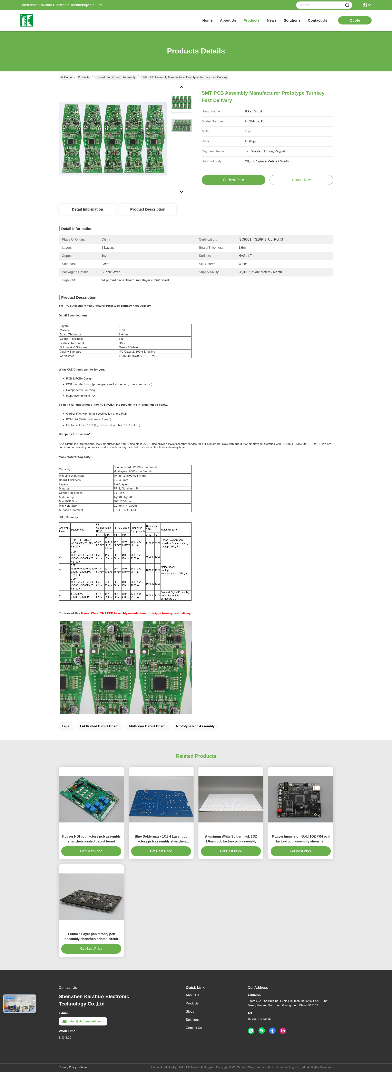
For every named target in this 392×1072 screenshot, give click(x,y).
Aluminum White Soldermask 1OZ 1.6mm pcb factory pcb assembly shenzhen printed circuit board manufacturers (231, 839)
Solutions (192, 1019)
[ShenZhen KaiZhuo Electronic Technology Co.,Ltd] (42, 20)
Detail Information (87, 209)
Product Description (147, 209)
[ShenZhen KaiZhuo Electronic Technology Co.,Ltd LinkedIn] (283, 1030)
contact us (317, 20)
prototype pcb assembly (195, 726)
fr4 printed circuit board (99, 726)
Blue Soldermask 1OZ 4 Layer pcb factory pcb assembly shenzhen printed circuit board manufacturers (161, 839)
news (271, 20)
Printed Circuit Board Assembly (115, 77)
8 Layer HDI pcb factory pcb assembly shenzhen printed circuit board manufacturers (91, 839)
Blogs (190, 1011)
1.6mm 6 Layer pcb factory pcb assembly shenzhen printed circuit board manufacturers (91, 936)
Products (83, 77)
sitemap (84, 1067)
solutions (292, 20)
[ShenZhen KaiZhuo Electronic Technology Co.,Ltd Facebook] (272, 1030)
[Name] (347, 5)
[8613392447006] (251, 1030)
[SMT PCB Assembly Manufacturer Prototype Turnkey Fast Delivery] (113, 138)
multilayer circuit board (147, 726)
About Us (192, 995)
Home (207, 20)
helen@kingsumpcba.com (86, 1021)
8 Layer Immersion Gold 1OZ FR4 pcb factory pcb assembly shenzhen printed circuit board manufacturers (301, 839)
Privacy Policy (68, 1067)
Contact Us (194, 1028)
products (251, 20)
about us (228, 20)
